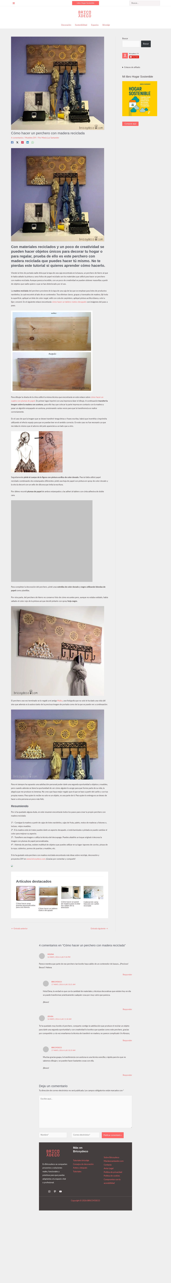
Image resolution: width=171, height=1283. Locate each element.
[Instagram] (49, 1191)
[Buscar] (158, 3)
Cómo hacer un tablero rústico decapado (48, 909)
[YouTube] (60, 1191)
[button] (85, 3)
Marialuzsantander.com (114, 1161)
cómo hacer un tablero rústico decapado (69, 302)
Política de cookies (112, 1176)
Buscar (125, 39)
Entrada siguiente (99, 929)
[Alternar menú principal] (13, 3)
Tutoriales (77, 1172)
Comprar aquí (130, 124)
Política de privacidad (113, 1172)
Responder (127, 975)
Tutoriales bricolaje (81, 1160)
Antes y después (80, 1168)
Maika (59, 701)
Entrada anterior (19, 929)
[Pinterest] (22, 142)
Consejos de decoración (83, 1164)
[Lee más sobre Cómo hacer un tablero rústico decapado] (48, 896)
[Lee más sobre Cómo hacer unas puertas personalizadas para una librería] (26, 893)
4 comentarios (17, 138)
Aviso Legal (108, 1168)
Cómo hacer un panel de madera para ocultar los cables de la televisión (70, 904)
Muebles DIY (30, 138)
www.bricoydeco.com (36, 859)
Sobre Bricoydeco (111, 1157)
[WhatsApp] (33, 142)
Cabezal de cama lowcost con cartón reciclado (91, 904)
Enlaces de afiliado (132, 67)
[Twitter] (17, 142)
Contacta (107, 1165)
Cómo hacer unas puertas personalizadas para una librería (25, 905)
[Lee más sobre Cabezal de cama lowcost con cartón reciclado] (93, 892)
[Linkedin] (27, 142)
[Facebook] (12, 142)
